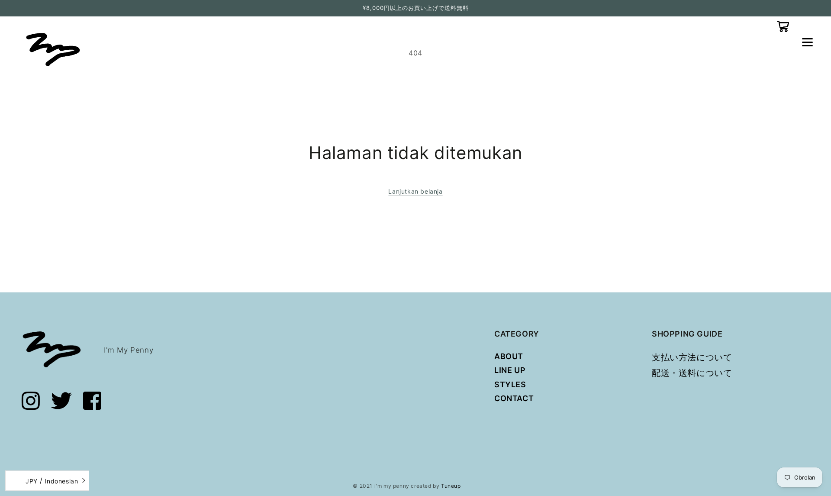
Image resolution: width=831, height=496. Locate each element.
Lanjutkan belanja (415, 191)
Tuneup (451, 486)
